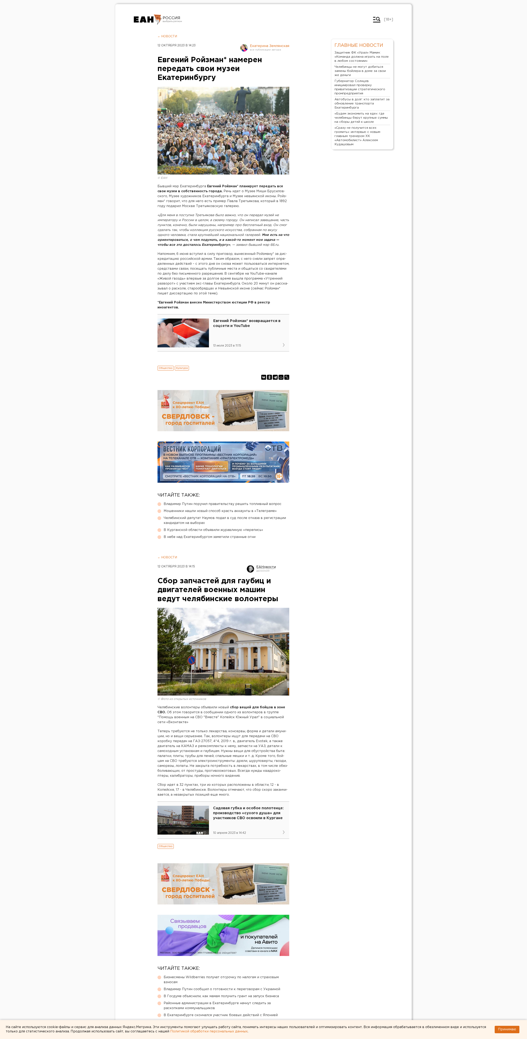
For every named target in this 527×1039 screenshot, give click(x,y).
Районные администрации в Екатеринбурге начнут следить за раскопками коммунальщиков (217, 1006)
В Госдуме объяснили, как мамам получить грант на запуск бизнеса (221, 996)
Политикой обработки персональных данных (209, 1031)
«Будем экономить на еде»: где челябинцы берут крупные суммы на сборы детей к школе (361, 117)
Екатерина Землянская (269, 46)
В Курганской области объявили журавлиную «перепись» (213, 530)
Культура (182, 368)
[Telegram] (275, 377)
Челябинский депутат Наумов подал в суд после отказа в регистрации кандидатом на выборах (225, 521)
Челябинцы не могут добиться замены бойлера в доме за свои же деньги (360, 71)
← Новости (167, 36)
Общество (166, 368)
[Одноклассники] (269, 377)
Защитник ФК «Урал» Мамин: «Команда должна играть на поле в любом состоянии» (362, 56)
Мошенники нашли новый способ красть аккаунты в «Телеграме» (220, 511)
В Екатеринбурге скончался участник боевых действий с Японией (221, 1015)
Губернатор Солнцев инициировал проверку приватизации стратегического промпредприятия (360, 87)
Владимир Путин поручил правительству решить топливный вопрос (222, 504)
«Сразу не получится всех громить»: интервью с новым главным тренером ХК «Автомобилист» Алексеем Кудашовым (357, 136)
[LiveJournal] (286, 377)
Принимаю (507, 1029)
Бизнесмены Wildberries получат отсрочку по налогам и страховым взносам (221, 980)
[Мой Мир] (281, 377)
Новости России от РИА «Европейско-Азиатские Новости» (148, 19)
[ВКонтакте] (263, 377)
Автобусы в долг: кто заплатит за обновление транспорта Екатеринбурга (362, 103)
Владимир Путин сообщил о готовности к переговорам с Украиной (222, 989)
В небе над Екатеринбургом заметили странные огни (209, 537)
